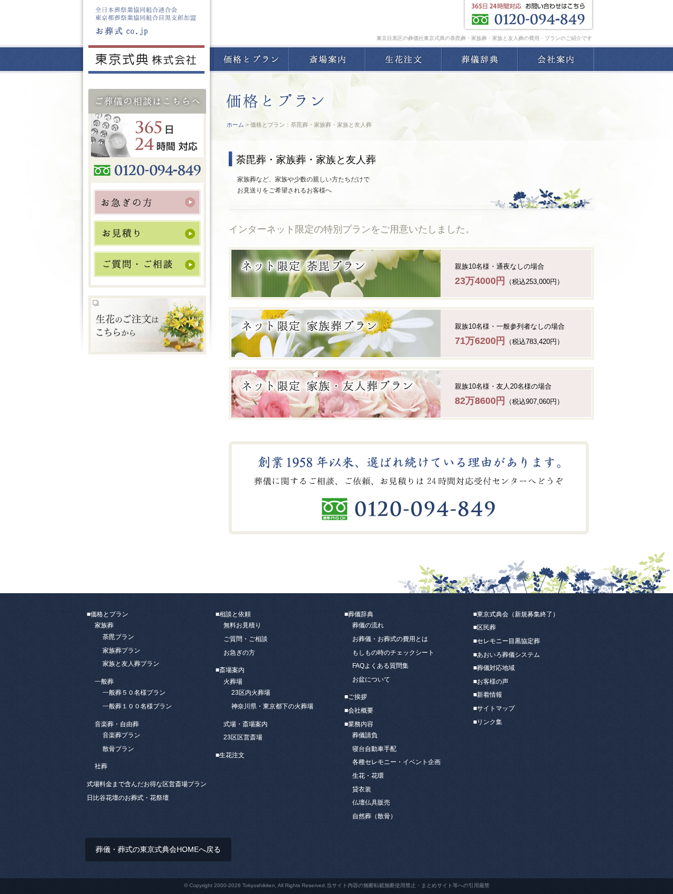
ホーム (235, 124)
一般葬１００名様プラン (137, 706)
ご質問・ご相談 (245, 639)
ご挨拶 (357, 696)
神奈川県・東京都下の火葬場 (272, 706)
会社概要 (360, 710)
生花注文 (403, 59)
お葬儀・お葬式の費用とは (390, 639)
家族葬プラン (121, 650)
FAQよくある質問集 (380, 665)
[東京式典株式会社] (146, 62)
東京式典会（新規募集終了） (518, 614)
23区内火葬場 (250, 692)
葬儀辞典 (480, 59)
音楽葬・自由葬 (117, 724)
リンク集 (489, 722)
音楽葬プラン (121, 735)
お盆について (371, 679)
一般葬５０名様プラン (134, 692)
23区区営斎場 (242, 737)
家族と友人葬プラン (131, 663)
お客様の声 (492, 681)
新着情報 (489, 694)
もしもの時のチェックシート (393, 652)
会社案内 (556, 59)
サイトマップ (496, 708)
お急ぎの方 (239, 652)
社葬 (101, 766)
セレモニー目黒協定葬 (508, 641)
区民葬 (486, 627)
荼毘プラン (118, 637)
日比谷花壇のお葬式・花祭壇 (128, 797)
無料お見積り (242, 625)
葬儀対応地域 (496, 668)
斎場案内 (327, 59)
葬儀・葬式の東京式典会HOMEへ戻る (158, 849)
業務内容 (360, 724)
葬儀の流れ (368, 625)
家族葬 (104, 625)
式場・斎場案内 (245, 724)
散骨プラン (118, 749)
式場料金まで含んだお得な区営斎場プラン (147, 784)
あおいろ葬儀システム (508, 654)
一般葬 (104, 681)
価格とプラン (251, 59)
